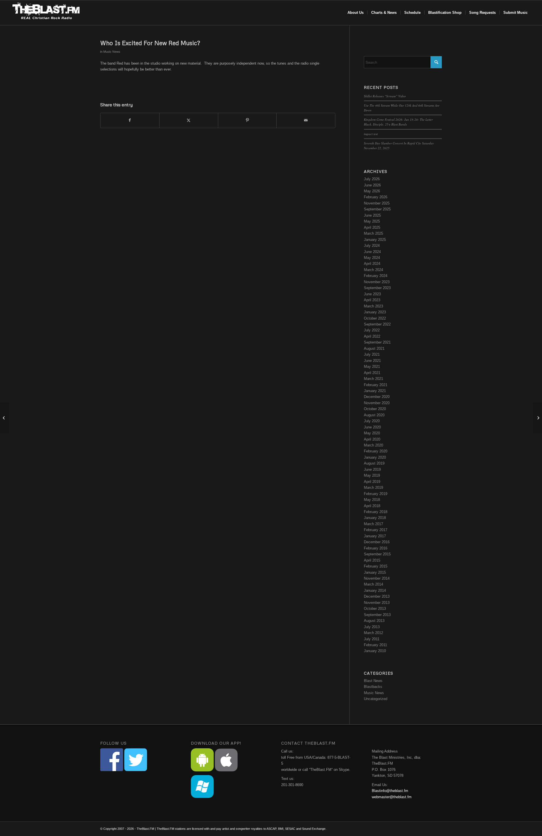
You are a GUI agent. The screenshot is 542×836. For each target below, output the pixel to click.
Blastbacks (373, 687)
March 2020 (373, 445)
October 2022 (375, 318)
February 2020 (375, 451)
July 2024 (372, 245)
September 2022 (377, 324)
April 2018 (372, 506)
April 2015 (372, 560)
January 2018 (375, 518)
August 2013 (374, 621)
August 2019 (374, 463)
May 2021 (372, 366)
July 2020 (372, 421)
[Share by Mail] (306, 120)
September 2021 (377, 342)
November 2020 (377, 403)
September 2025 (377, 209)
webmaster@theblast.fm (392, 797)
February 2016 (375, 548)
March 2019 (373, 487)
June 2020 (372, 427)
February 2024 (375, 276)
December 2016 (377, 542)
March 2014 (373, 584)
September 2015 (377, 554)
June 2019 (372, 469)
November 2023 (377, 282)
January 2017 (375, 536)
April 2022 (372, 336)
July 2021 (372, 354)
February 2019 (375, 494)
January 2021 (375, 391)
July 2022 (372, 330)
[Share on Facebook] (129, 120)
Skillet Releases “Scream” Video (385, 96)
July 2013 (372, 627)
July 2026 (372, 179)
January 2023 (375, 312)
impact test (371, 134)
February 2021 (375, 385)
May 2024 (372, 258)
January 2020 (375, 457)
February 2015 (375, 566)
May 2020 (372, 433)
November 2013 (377, 602)
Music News (111, 51)
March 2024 (373, 270)
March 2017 (373, 524)
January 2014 (375, 590)
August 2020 (374, 415)
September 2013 (377, 615)
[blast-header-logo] (46, 12)
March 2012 (373, 633)
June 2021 (372, 360)
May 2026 (372, 191)
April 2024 (372, 263)
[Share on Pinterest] (247, 120)
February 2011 (375, 645)
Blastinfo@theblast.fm (390, 791)
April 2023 (372, 300)
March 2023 (373, 306)
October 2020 (375, 409)
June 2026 (372, 185)
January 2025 (375, 239)
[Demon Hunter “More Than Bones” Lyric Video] (4, 418)
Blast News (373, 681)
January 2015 (375, 572)
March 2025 (373, 233)
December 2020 (377, 397)
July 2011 (371, 639)
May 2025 (372, 221)
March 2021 (373, 379)
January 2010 (375, 651)
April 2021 (372, 373)
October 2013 (375, 608)
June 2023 (372, 294)
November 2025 (377, 203)
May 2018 (372, 500)
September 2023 (377, 288)
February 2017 (375, 530)
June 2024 (372, 252)
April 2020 (372, 439)
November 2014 (377, 578)
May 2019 (372, 475)
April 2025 (372, 227)
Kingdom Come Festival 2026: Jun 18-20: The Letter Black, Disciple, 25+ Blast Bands (398, 121)
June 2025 (372, 215)
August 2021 (374, 348)
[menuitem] (355, 12)
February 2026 (375, 197)
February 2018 (375, 512)
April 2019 (372, 481)
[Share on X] (188, 120)
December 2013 (377, 596)
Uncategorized (375, 699)
